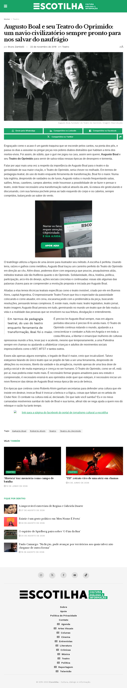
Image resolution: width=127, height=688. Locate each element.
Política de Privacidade (63, 615)
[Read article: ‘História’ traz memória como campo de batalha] (32, 461)
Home (7, 19)
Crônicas (66, 650)
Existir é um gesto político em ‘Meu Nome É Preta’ (49, 518)
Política (65, 662)
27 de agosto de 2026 (33, 510)
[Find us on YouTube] (75, 575)
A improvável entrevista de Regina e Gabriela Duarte (51, 506)
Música (66, 654)
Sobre (63, 607)
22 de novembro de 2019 (43, 47)
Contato (63, 620)
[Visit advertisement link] (63, 228)
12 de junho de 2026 (17, 486)
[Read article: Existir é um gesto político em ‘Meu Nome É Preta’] (10, 521)
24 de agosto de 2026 (33, 523)
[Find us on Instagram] (41, 575)
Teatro (16, 19)
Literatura (66, 645)
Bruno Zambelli (16, 47)
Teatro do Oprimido (70, 431)
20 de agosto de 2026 (33, 536)
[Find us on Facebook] (63, 575)
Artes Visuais (65, 628)
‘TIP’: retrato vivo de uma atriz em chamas (92, 478)
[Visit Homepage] (66, 6)
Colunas (65, 632)
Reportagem (65, 667)
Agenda (65, 624)
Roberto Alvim (37, 431)
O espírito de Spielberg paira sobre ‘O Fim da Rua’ (49, 531)
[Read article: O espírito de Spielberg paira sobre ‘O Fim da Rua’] (10, 534)
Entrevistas (65, 641)
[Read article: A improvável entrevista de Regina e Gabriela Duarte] (10, 509)
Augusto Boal (19, 431)
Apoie (63, 611)
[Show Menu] (5, 6)
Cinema (65, 637)
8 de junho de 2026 (78, 483)
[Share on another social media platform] (120, 137)
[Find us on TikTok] (86, 575)
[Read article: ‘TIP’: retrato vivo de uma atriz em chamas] (94, 461)
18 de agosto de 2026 (32, 552)
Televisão (65, 671)
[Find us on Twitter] (52, 575)
